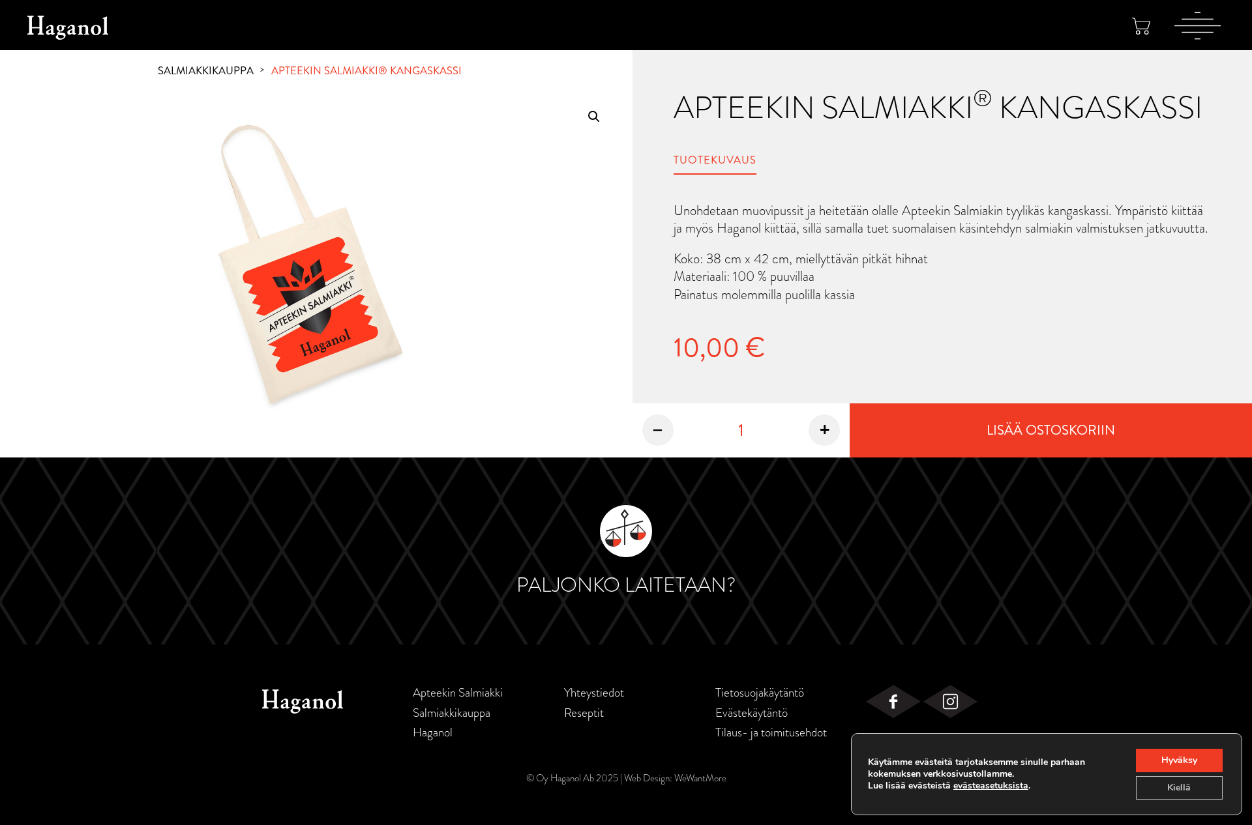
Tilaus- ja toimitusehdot (771, 732)
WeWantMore (700, 778)
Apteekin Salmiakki (458, 692)
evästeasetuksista (990, 786)
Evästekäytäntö (751, 712)
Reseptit (584, 712)
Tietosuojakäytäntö (759, 692)
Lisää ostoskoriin (1051, 430)
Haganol (433, 732)
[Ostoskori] (1141, 26)
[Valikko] (1197, 25)
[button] (594, 116)
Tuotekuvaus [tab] (715, 159)
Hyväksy (1179, 760)
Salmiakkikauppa (206, 70)
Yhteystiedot (594, 692)
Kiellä (1179, 787)
